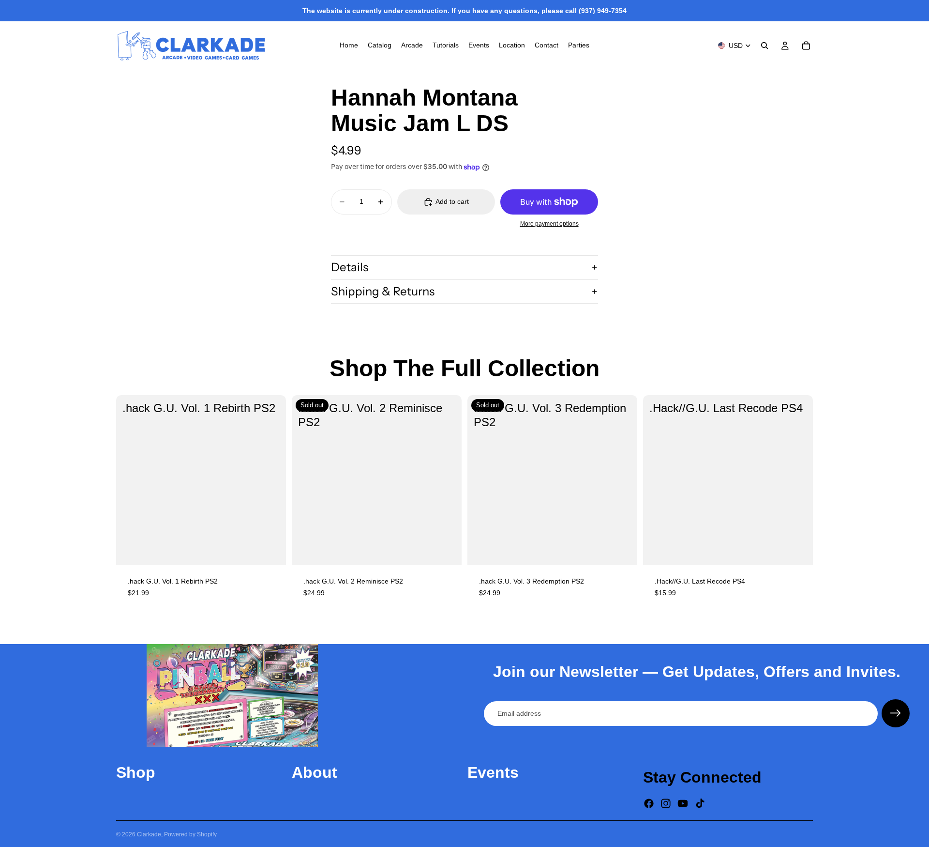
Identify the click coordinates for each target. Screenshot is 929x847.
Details (349, 267)
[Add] (271, 550)
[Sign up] (896, 713)
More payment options (549, 223)
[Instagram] (666, 804)
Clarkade (149, 834)
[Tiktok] (700, 804)
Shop (135, 772)
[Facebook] (649, 804)
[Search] (764, 45)
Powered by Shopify (190, 834)
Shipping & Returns (383, 291)
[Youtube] (683, 804)
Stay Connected (702, 777)
